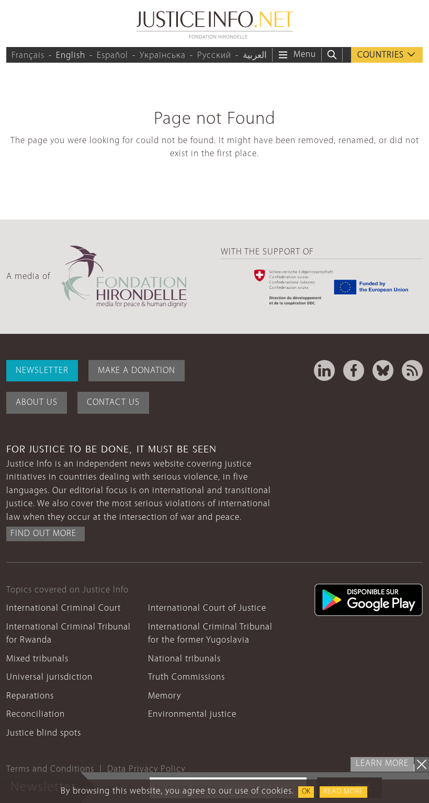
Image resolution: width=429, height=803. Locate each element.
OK (306, 792)
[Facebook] (353, 370)
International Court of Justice (207, 608)
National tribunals (184, 659)
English (70, 55)
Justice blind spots (43, 733)
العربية (255, 55)
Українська (163, 55)
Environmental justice (192, 714)
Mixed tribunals (37, 659)
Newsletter (42, 370)
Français (28, 55)
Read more (343, 792)
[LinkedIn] (324, 370)
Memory (164, 696)
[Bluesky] (382, 370)
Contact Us (113, 402)
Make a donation (136, 370)
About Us (37, 402)
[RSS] (412, 370)
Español (112, 55)
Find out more (43, 533)
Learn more (382, 763)
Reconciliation (35, 714)
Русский (214, 55)
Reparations (30, 696)
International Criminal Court (63, 608)
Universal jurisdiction (49, 677)
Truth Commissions (186, 677)
